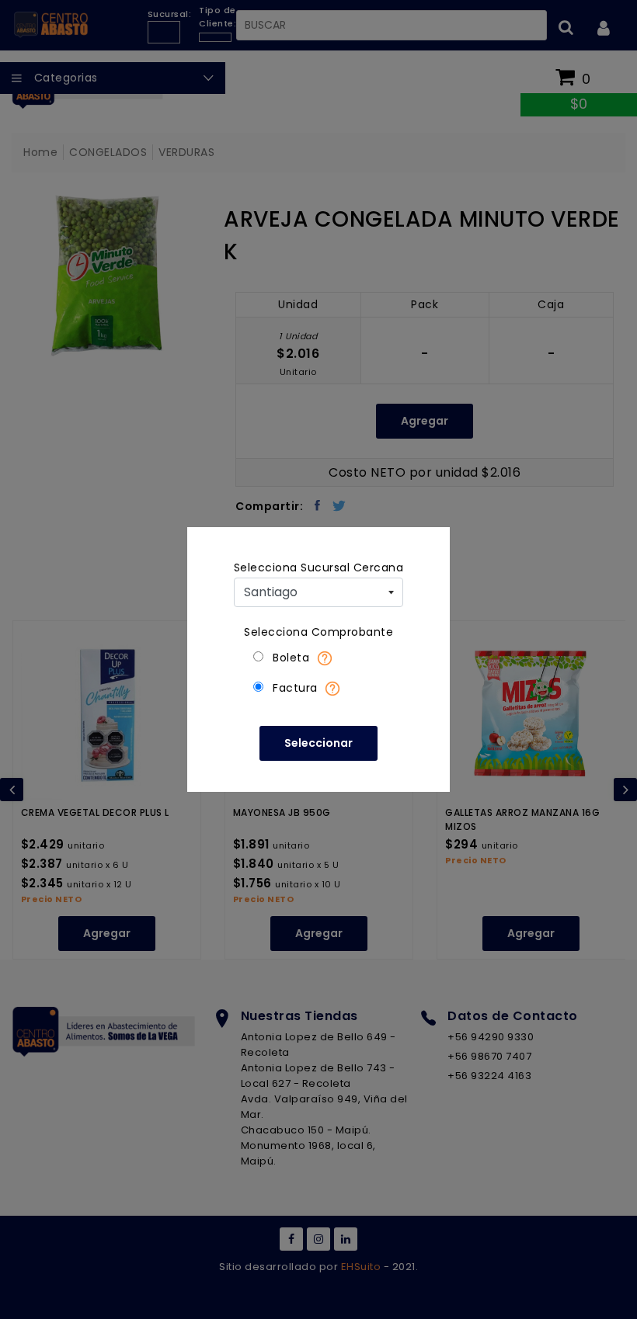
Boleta (291, 657)
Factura (295, 688)
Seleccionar (318, 743)
